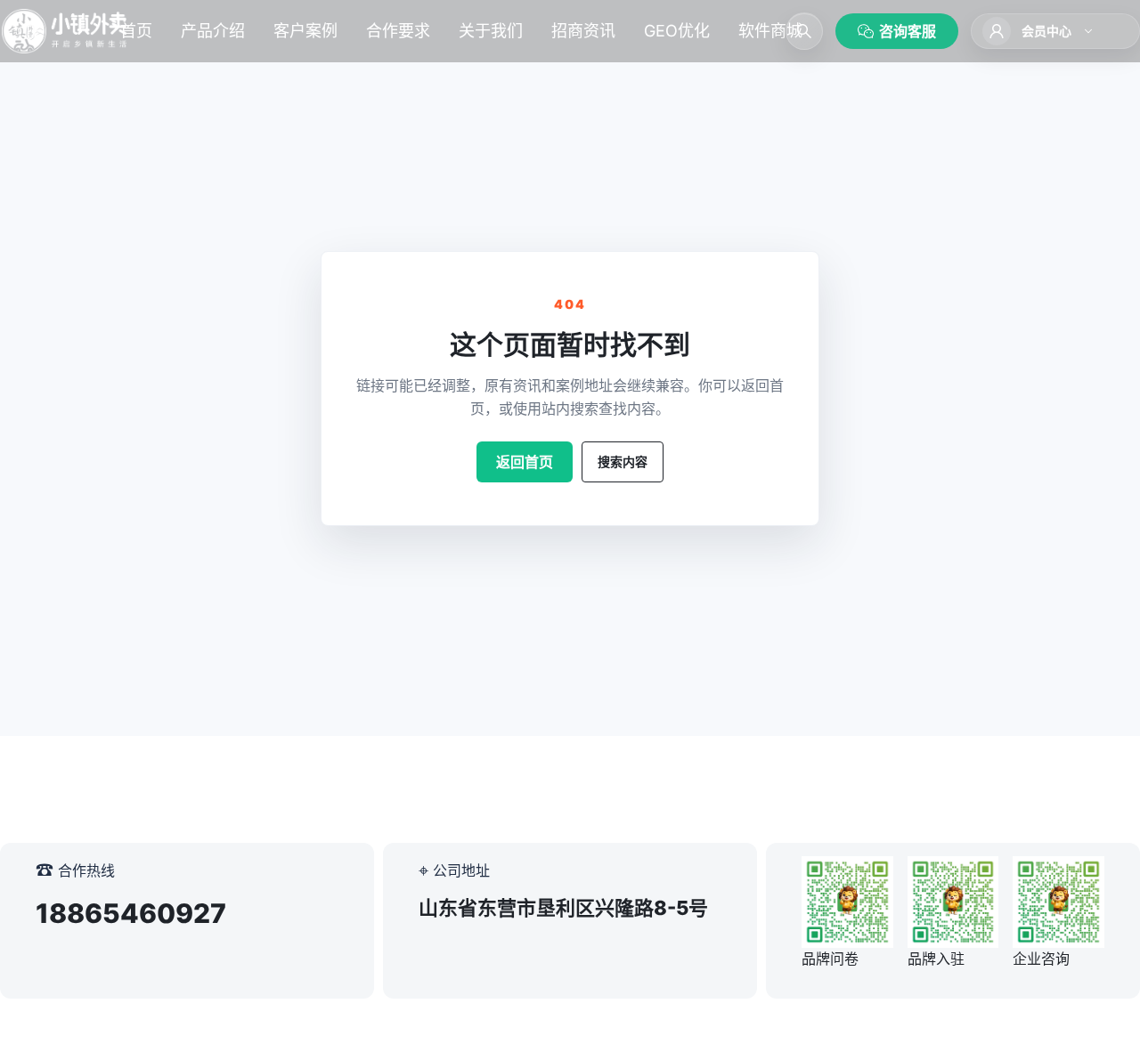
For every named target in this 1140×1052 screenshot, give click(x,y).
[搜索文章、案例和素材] (804, 31)
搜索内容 (622, 461)
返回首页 (524, 462)
